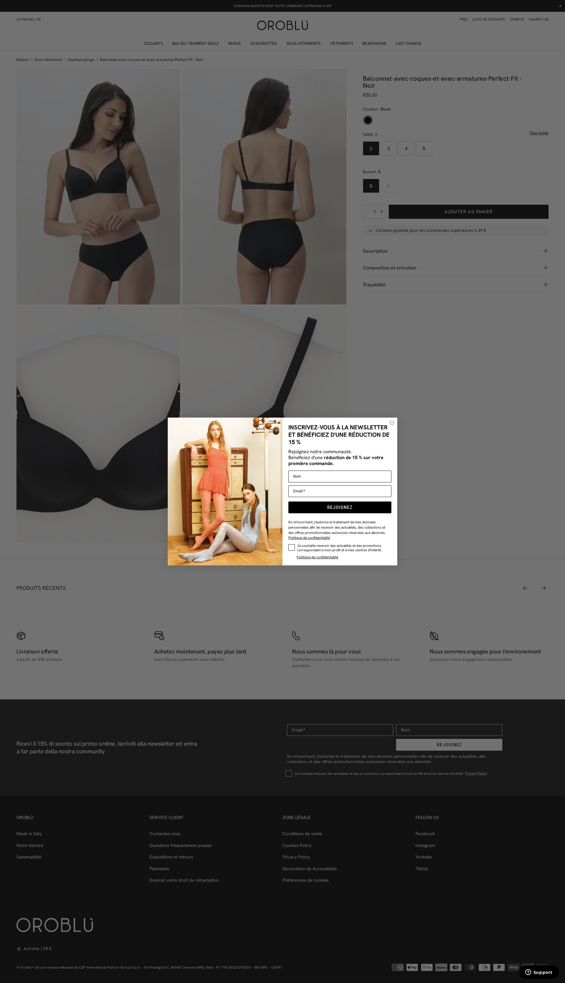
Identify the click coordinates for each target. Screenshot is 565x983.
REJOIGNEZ (340, 507)
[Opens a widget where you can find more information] (539, 972)
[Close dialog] (392, 423)
